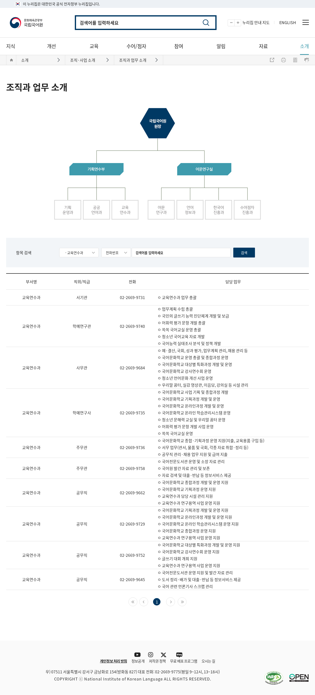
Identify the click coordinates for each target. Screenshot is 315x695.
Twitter (164, 654)
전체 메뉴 (305, 22)
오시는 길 (208, 661)
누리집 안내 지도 (256, 22)
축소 (234, 23)
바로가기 (59, 59)
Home (11, 60)
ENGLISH (287, 22)
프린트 (283, 60)
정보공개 (137, 661)
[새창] (271, 675)
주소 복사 (272, 60)
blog (179, 654)
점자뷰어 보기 (306, 60)
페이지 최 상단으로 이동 (301, 633)
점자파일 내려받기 (295, 60)
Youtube (136, 654)
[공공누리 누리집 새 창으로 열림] (296, 675)
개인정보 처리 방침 (113, 661)
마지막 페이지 (186, 601)
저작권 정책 (157, 661)
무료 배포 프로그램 (183, 661)
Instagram (150, 654)
